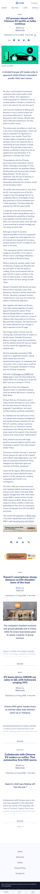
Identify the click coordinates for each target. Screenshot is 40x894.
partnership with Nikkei (24, 521)
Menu (19, 892)
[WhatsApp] (28, 40)
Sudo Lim (20, 590)
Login (32, 892)
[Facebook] (14, 40)
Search (6, 892)
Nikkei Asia (20, 30)
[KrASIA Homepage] (20, 3)
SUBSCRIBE (34, 3)
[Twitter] (18, 40)
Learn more (8, 886)
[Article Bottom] (20, 528)
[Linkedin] (23, 40)
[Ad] (20, 556)
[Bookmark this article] (35, 35)
